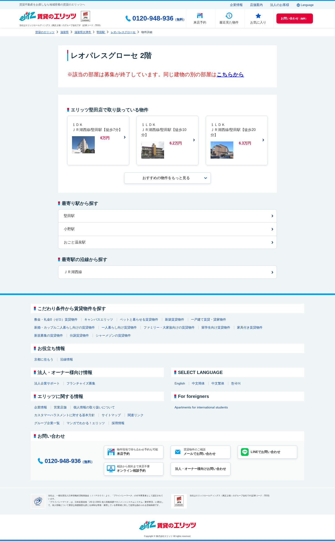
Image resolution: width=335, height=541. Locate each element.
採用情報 (118, 423)
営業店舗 (60, 407)
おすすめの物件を (166, 178)
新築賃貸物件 (174, 319)
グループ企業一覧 (47, 423)
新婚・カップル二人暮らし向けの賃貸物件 (64, 327)
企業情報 (236, 5)
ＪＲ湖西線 (73, 272)
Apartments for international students (201, 407)
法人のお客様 (279, 5)
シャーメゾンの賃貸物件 (113, 335)
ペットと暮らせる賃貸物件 (139, 319)
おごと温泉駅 (75, 242)
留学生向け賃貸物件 (215, 327)
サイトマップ (111, 415)
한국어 (236, 383)
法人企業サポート (47, 383)
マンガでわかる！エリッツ (86, 423)
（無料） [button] (294, 18)
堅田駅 (69, 216)
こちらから (230, 74)
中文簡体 (198, 383)
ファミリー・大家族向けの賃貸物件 (169, 327)
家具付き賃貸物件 (250, 327)
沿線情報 (66, 359)
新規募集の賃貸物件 (48, 335)
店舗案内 (256, 5)
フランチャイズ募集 (81, 383)
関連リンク (136, 415)
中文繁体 (217, 383)
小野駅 (69, 229)
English (180, 383)
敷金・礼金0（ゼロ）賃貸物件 (55, 319)
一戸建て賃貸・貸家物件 (208, 319)
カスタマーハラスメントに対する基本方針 (64, 415)
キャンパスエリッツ (98, 319)
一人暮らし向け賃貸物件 (119, 327)
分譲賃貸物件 (79, 335)
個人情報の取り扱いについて (94, 407)
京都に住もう (43, 359)
